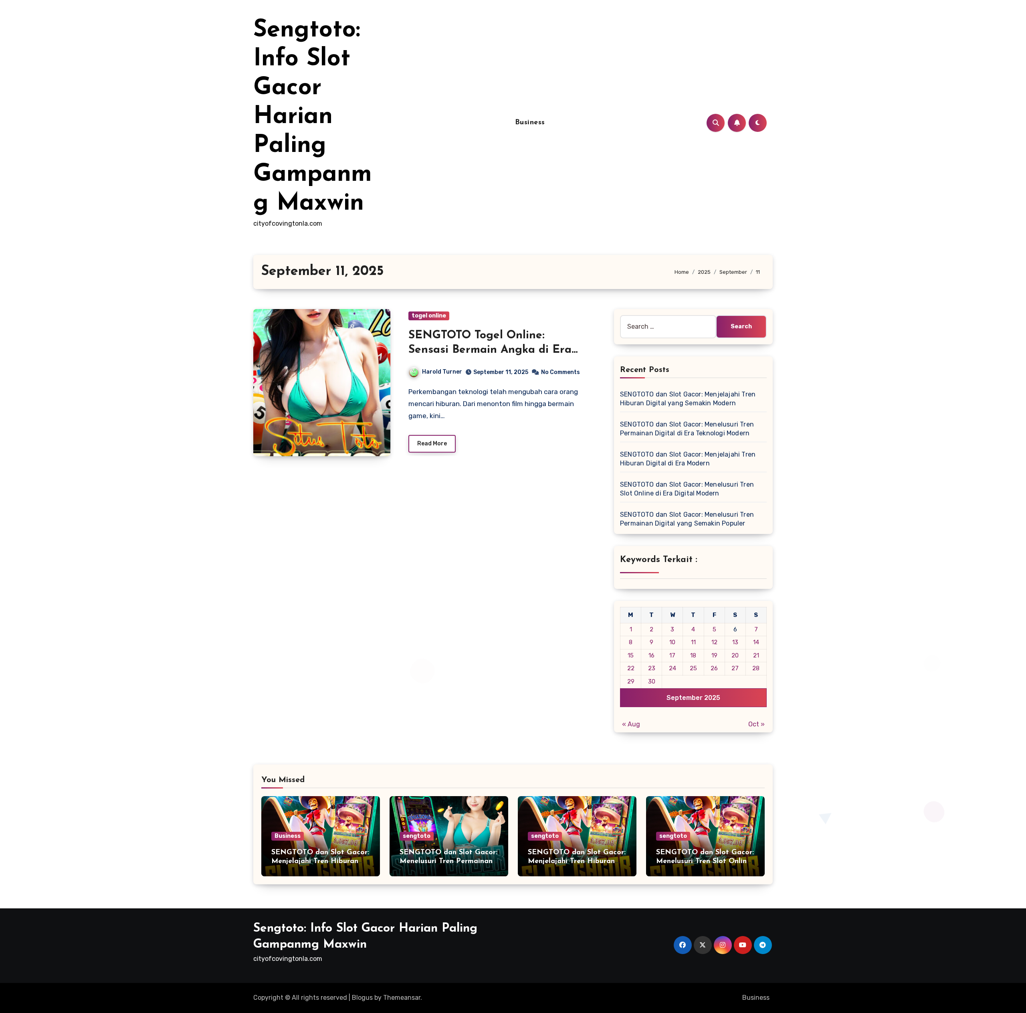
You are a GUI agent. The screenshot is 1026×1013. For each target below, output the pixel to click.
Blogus (362, 997)
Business (530, 122)
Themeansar (401, 997)
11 (693, 642)
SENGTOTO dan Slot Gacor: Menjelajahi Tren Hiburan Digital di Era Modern (577, 861)
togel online (429, 315)
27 (735, 668)
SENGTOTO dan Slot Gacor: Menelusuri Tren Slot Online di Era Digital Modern (705, 861)
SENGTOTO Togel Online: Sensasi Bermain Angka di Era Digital (490, 350)
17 (672, 655)
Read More (432, 443)
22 (630, 668)
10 (672, 642)
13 (735, 642)
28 (755, 668)
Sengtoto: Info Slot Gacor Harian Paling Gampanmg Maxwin (312, 117)
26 (714, 668)
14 (756, 642)
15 (631, 655)
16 (651, 655)
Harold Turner (442, 371)
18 (693, 655)
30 (651, 681)
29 (630, 681)
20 (735, 655)
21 (756, 655)
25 (693, 668)
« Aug (631, 724)
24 (672, 668)
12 (714, 642)
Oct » (756, 724)
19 (714, 655)
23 (651, 668)
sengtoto (416, 836)
